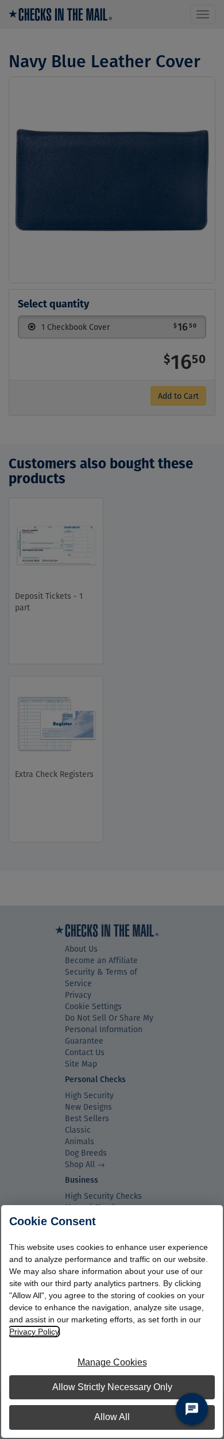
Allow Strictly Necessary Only (112, 1387)
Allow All (112, 1417)
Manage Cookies (112, 1362)
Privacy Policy (34, 1331)
